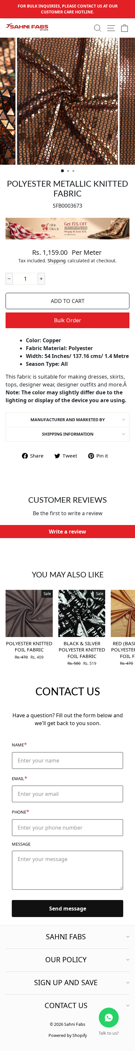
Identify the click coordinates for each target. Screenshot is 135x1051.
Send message (67, 908)
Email (19, 778)
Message (21, 844)
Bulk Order (67, 320)
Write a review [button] (67, 531)
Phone (20, 811)
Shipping (57, 260)
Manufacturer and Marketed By (67, 419)
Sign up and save (66, 982)
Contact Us (66, 1005)
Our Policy (66, 959)
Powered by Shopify (67, 1035)
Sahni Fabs (66, 936)
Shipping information (67, 434)
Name (19, 744)
